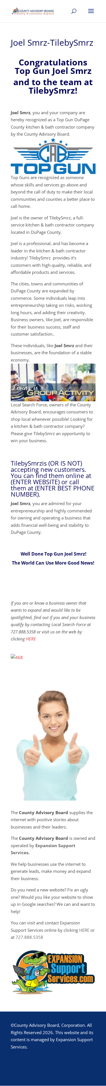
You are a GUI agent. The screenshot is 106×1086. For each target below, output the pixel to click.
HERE (31, 639)
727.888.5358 (29, 937)
